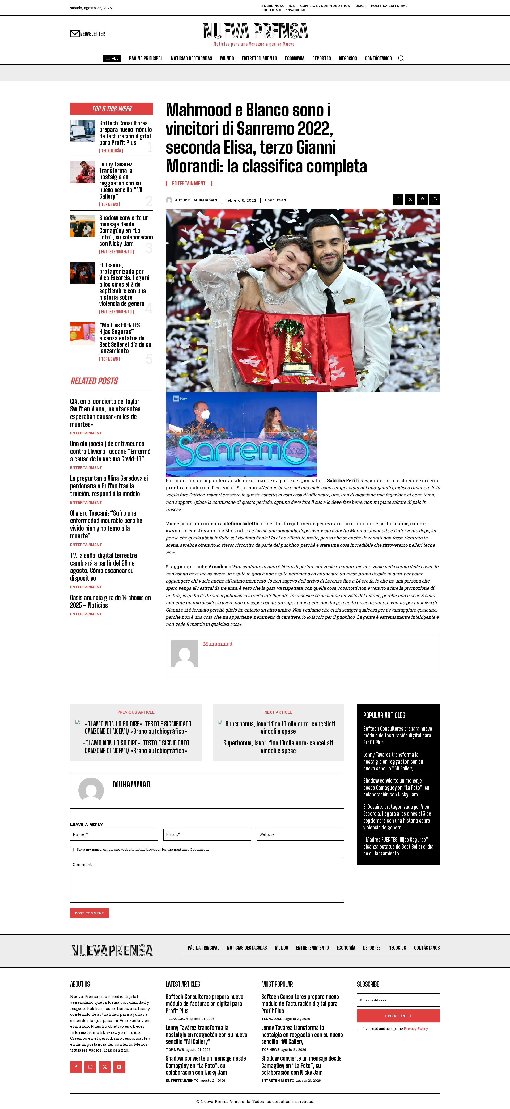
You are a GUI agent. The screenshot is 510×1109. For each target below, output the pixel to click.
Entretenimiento (116, 252)
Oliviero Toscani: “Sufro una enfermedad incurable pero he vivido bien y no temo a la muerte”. (106, 524)
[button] (400, 58)
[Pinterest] (422, 199)
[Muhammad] (170, 200)
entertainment (86, 433)
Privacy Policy (416, 1028)
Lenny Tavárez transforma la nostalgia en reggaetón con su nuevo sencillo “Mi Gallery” (120, 180)
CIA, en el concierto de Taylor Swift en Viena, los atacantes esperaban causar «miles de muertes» (105, 413)
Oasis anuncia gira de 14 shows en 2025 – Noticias (110, 601)
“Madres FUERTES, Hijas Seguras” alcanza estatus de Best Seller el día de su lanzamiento (125, 338)
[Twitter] (410, 199)
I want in (395, 1016)
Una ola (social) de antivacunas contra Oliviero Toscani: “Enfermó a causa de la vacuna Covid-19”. (110, 451)
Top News (109, 204)
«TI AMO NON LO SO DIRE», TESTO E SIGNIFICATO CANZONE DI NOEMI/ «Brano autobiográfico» (136, 746)
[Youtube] (119, 1067)
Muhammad (205, 200)
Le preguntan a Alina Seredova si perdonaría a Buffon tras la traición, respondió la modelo (109, 485)
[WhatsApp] (434, 199)
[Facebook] (398, 199)
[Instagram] (90, 1067)
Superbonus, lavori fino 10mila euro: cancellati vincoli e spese (278, 746)
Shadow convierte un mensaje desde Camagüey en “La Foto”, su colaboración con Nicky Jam (126, 230)
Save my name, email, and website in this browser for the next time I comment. (143, 849)
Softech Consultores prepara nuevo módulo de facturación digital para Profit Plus (125, 133)
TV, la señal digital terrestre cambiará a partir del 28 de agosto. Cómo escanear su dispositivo (103, 566)
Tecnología (111, 151)
